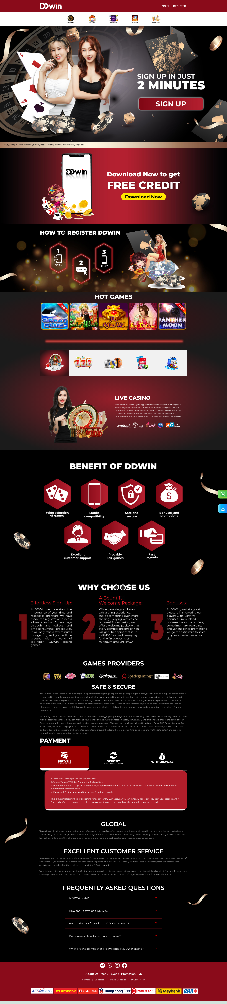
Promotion (128, 973)
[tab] (54, 363)
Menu (104, 973)
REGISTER (179, 6)
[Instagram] (117, 965)
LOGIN (164, 6)
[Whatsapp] (109, 965)
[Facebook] (124, 965)
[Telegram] (102, 965)
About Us (92, 973)
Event (115, 973)
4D (140, 973)
